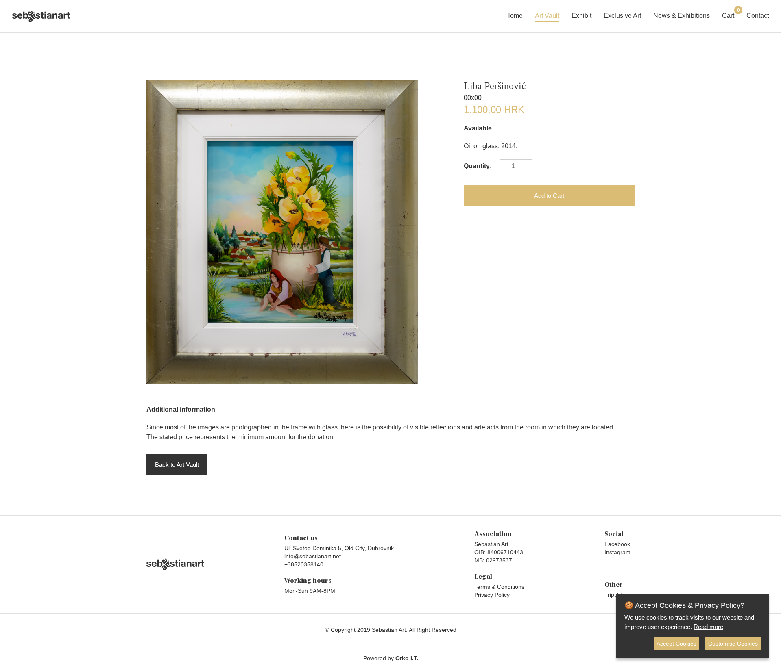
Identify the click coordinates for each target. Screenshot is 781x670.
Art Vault (547, 15)
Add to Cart (549, 195)
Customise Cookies (733, 643)
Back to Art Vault (177, 464)
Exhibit (581, 15)
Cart (728, 15)
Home (514, 15)
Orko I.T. (406, 658)
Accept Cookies (676, 643)
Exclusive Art (622, 15)
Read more (708, 626)
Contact (757, 15)
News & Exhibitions (681, 15)
